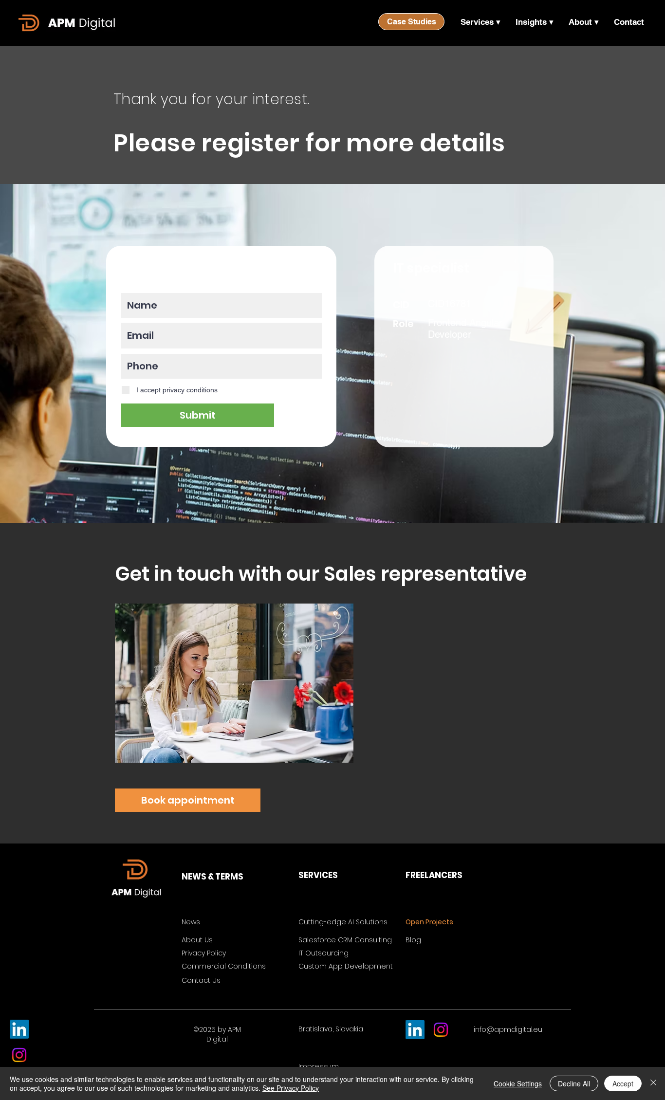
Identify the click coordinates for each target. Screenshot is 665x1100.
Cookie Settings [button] (518, 1083)
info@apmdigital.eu (508, 1029)
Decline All (574, 1083)
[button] (480, 22)
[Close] (653, 1083)
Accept (622, 1083)
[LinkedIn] (19, 1029)
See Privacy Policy (290, 1088)
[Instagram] (19, 1054)
